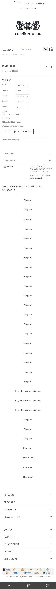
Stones (5, 90)
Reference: (6, 71)
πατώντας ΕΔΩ (36, 178)
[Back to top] (9, 585)
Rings (11, 54)
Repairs (9, 495)
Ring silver (28, 448)
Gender (5, 101)
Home (4, 54)
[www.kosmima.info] (28, 28)
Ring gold (28, 200)
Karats (5, 106)
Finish (4, 96)
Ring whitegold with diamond (28, 391)
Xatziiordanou (13, 140)
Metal (4, 85)
